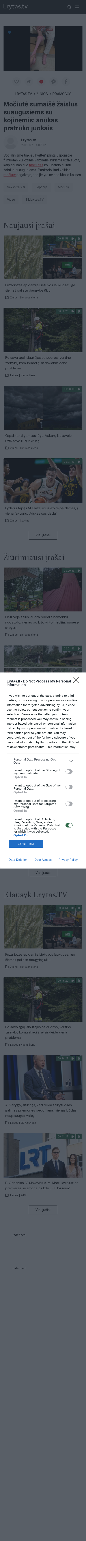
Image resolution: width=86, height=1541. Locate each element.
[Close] (77, 681)
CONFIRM (26, 844)
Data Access (43, 859)
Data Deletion (18, 859)
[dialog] (43, 770)
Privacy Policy (68, 859)
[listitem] (43, 761)
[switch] (69, 771)
